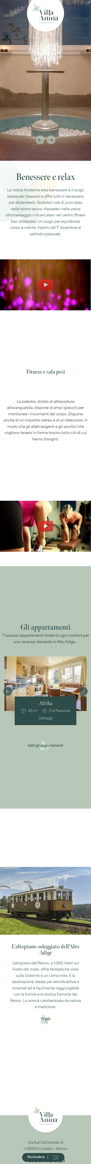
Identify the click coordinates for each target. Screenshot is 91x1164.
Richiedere (36, 1157)
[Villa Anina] (45, 13)
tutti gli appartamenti (45, 746)
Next (51, 140)
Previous (40, 140)
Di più (45, 1019)
